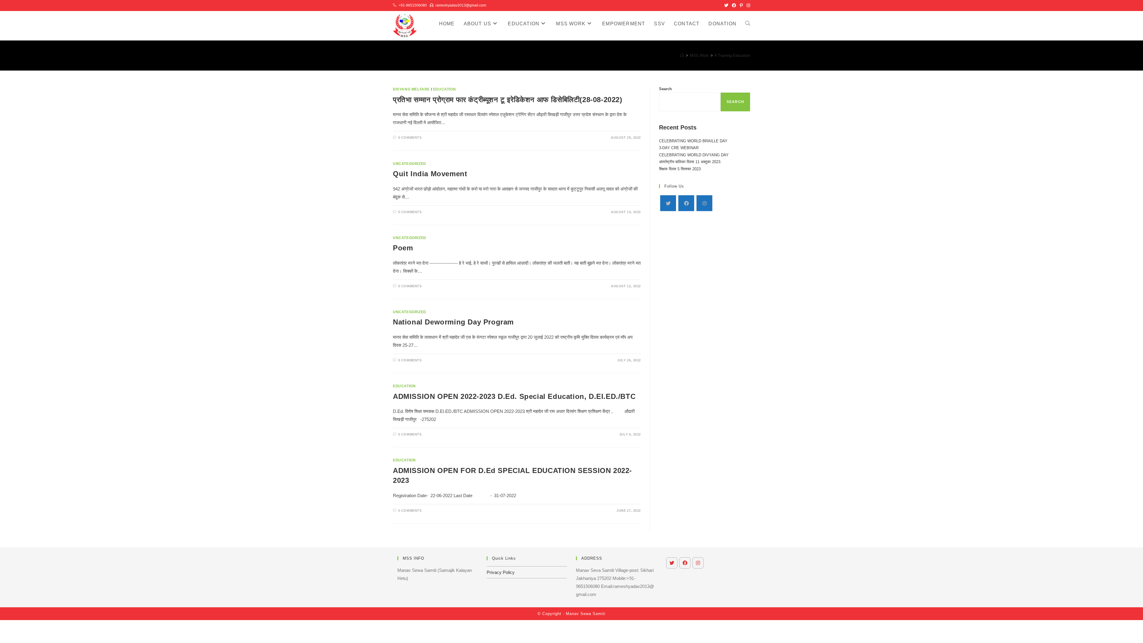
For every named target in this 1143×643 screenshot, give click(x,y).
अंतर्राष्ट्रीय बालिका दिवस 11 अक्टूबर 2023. (690, 162)
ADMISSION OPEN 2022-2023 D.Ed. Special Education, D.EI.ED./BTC (514, 396)
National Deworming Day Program (453, 322)
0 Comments (410, 137)
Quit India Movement (430, 174)
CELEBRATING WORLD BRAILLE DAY (693, 141)
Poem (403, 248)
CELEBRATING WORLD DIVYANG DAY (694, 155)
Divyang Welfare (411, 89)
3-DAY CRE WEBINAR (679, 148)
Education (444, 89)
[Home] (682, 55)
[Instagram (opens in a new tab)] (747, 5)
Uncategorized (409, 164)
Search (665, 89)
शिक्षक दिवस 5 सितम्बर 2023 (680, 169)
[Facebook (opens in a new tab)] (734, 5)
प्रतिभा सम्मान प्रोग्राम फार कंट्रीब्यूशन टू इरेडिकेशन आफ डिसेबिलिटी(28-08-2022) (507, 100)
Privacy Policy (501, 572)
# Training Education (732, 55)
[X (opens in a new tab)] (726, 5)
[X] (668, 203)
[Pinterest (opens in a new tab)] (741, 5)
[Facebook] (686, 203)
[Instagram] (704, 203)
